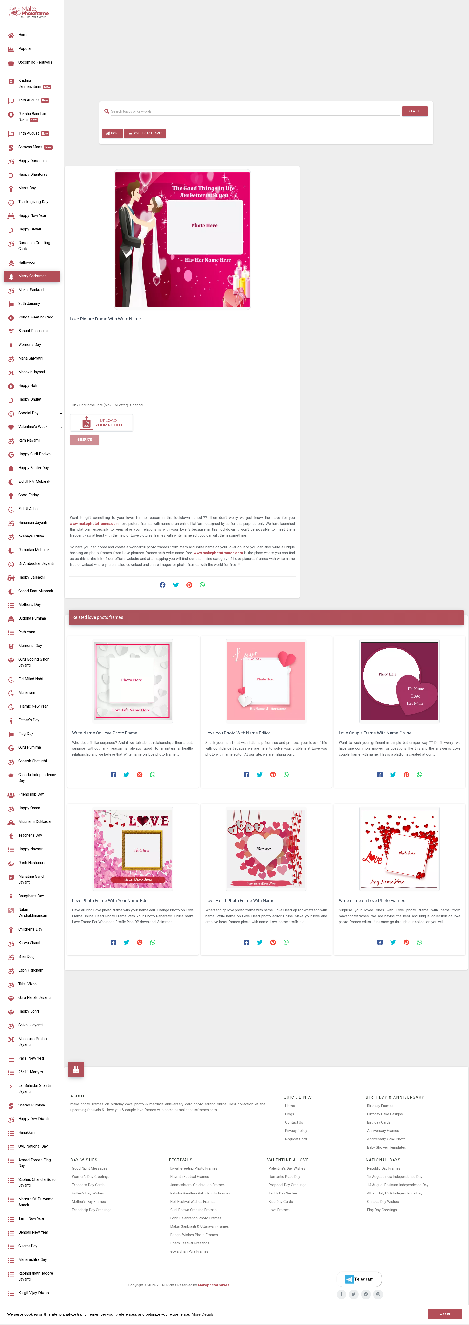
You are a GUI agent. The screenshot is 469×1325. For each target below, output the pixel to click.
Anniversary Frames (383, 1130)
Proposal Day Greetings (287, 1185)
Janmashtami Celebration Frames (197, 1185)
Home (114, 133)
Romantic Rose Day (284, 1176)
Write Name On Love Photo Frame (104, 732)
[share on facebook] (163, 586)
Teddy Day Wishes (283, 1193)
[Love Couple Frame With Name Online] (399, 681)
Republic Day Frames (384, 1168)
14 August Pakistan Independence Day (397, 1185)
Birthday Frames (380, 1106)
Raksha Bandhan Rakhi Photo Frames (200, 1193)
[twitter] (354, 1294)
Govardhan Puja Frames (189, 1251)
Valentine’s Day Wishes (287, 1168)
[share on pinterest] (189, 586)
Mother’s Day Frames (89, 1201)
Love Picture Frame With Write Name (105, 318)
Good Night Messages (89, 1168)
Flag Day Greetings (382, 1210)
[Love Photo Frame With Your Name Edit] (133, 849)
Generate (84, 439)
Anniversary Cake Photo (386, 1139)
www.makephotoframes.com (94, 523)
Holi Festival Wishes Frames (192, 1201)
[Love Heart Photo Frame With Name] (266, 849)
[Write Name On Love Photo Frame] (133, 681)
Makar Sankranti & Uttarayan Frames (199, 1226)
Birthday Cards (379, 1122)
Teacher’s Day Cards (88, 1185)
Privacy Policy (296, 1130)
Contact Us (294, 1122)
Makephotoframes (213, 1285)
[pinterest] (366, 1294)
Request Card (296, 1139)
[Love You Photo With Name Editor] (266, 681)
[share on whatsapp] (202, 586)
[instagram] (378, 1294)
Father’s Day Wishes (88, 1193)
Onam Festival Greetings (189, 1243)
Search (415, 111)
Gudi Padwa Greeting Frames (193, 1210)
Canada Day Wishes (383, 1201)
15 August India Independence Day (394, 1176)
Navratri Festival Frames (189, 1176)
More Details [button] (203, 1314)
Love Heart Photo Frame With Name (240, 900)
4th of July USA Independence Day (394, 1193)
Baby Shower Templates (386, 1147)
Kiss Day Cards (281, 1201)
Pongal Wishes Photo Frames (194, 1235)
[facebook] (341, 1294)
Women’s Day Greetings (91, 1176)
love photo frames (147, 133)
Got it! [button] (445, 1314)
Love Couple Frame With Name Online (375, 732)
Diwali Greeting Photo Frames (194, 1168)
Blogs (289, 1114)
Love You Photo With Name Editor (237, 732)
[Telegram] (359, 1279)
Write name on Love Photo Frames (372, 900)
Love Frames (279, 1210)
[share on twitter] (176, 586)
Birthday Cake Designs (385, 1114)
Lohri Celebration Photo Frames (196, 1218)
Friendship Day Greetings (91, 1210)
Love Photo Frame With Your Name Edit (110, 900)
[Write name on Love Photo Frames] (399, 849)
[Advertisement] (266, 48)
